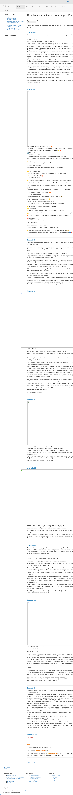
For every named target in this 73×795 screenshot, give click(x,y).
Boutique (64, 6)
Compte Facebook (56, 775)
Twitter (53, 778)
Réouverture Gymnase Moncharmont (15, 21)
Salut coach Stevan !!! (12, 18)
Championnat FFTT (44, 6)
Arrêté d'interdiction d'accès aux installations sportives (19, 27)
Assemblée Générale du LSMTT (14, 25)
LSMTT (6, 768)
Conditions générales (33, 778)
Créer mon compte (34, 775)
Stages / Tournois (55, 6)
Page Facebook (55, 777)
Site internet (5, 790)
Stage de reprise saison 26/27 (13, 17)
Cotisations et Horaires (31, 6)
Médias (7, 10)
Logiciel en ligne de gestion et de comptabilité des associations (30, 790)
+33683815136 (10, 781)
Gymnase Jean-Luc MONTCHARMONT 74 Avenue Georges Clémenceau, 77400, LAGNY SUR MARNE (15, 778)
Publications (20, 6)
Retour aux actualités (33, 762)
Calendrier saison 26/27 (12, 22)
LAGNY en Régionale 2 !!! (13, 28)
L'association (11, 6)
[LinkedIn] (34, 22)
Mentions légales (32, 780)
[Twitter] (31, 22)
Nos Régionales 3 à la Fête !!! (13, 29)
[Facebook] (28, 22)
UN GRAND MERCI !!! (12, 19)
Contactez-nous (10, 782)
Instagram (54, 780)
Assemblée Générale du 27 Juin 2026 (15, 24)
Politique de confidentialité (35, 777)
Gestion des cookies (33, 781)
